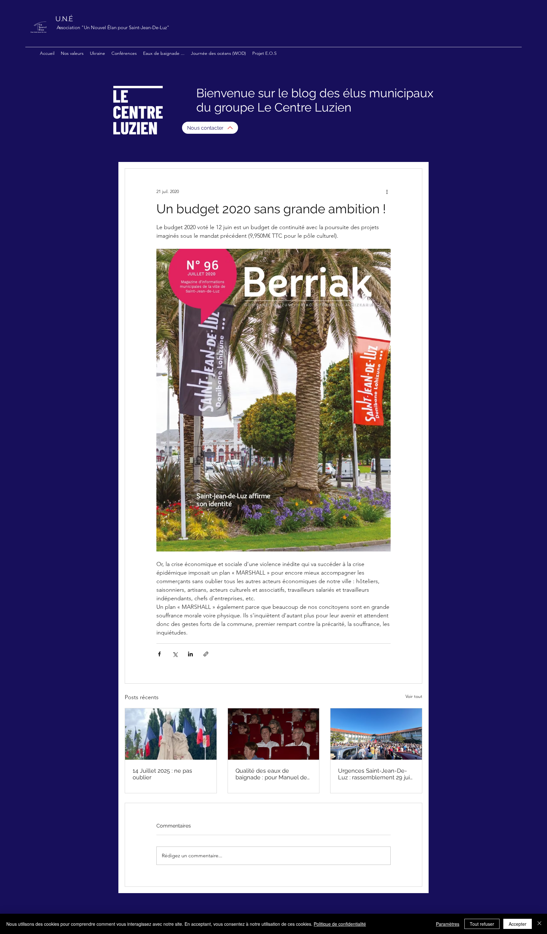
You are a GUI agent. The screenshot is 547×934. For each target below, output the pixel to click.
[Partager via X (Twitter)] (175, 654)
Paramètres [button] (447, 924)
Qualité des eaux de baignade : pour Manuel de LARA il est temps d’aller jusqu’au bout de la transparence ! (271, 774)
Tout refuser (482, 924)
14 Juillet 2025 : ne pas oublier (162, 774)
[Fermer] (539, 924)
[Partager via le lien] (206, 654)
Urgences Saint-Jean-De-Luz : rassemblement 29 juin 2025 (375, 774)
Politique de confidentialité (340, 924)
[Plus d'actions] (387, 191)
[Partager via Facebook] (159, 654)
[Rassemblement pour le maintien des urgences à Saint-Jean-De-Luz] (376, 734)
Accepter (517, 924)
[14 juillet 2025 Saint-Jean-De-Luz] (171, 734)
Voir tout (414, 696)
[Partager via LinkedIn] (190, 654)
